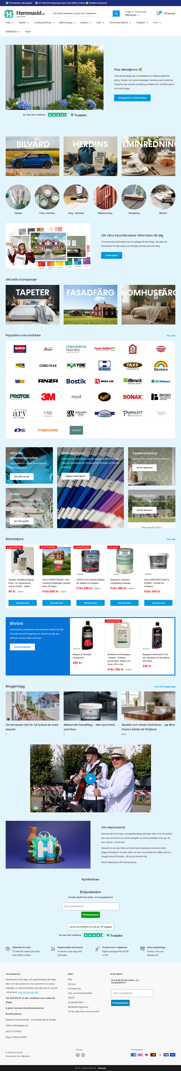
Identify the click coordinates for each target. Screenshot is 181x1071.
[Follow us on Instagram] (83, 1055)
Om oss (72, 984)
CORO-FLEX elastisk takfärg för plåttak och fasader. (90, 581)
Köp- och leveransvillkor (80, 993)
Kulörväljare (111, 255)
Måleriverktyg (65, 22)
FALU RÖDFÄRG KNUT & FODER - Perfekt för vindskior (157, 582)
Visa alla (171, 335)
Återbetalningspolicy (78, 1007)
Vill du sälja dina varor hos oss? (84, 1011)
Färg (8, 22)
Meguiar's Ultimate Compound (82, 656)
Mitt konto (131, 15)
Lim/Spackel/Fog (42, 22)
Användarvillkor (76, 1002)
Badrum (84, 22)
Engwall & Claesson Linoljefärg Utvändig (120, 581)
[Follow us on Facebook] (78, 1055)
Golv (98, 22)
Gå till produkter (22, 647)
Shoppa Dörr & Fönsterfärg (132, 98)
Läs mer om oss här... (28, 992)
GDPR (71, 998)
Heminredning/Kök (118, 22)
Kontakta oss (74, 988)
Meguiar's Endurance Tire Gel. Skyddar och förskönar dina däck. (156, 657)
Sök (70, 979)
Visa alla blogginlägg (165, 686)
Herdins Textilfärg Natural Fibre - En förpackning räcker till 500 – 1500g (21, 582)
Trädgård (140, 22)
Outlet (28, 31)
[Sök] (116, 13)
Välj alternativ (22, 603)
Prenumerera (90, 914)
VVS (155, 22)
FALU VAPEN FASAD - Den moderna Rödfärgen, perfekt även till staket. (56, 582)
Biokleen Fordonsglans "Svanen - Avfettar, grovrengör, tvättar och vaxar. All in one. (119, 659)
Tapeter (22, 22)
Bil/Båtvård (11, 31)
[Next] (175, 576)
